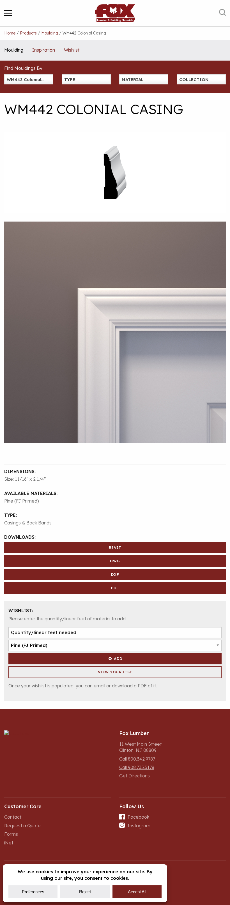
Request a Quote (22, 825)
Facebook (138, 817)
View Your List (115, 672)
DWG (115, 561)
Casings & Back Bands (28, 523)
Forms (11, 834)
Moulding (13, 50)
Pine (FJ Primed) (21, 501)
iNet (8, 843)
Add (118, 658)
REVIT (115, 547)
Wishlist (71, 50)
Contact (12, 817)
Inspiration (43, 50)
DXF (115, 574)
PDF (115, 588)
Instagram (139, 825)
